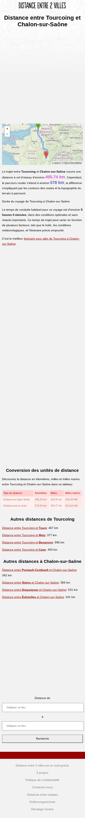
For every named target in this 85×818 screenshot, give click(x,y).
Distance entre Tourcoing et (24, 528)
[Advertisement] (42, 74)
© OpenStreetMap (72, 163)
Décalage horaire (42, 809)
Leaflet (56, 163)
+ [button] (7, 128)
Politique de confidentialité (42, 780)
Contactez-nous (42, 787)
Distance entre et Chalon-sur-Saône (39, 570)
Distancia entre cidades (42, 794)
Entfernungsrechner (42, 802)
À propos (42, 772)
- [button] (7, 134)
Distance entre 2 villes (30, 765)
